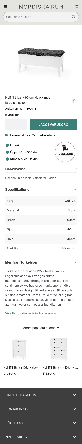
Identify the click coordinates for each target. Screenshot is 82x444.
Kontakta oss (18, 409)
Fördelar (14, 423)
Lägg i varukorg (53, 124)
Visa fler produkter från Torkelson (29, 313)
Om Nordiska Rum (21, 395)
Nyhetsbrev (17, 436)
